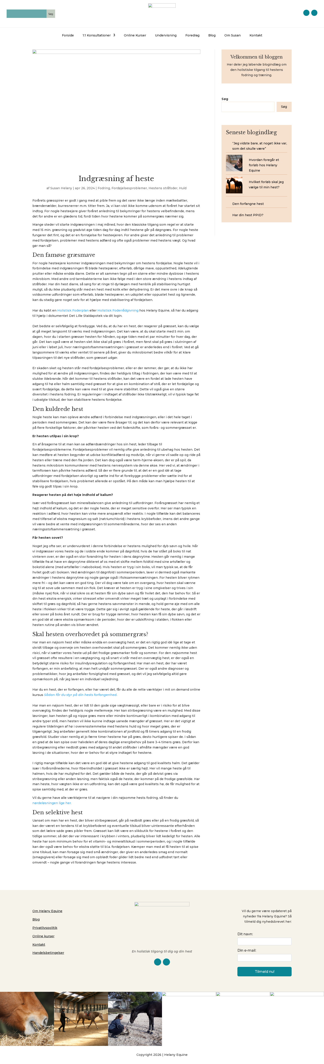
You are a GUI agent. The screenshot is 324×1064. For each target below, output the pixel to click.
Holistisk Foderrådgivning (117, 310)
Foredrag (192, 35)
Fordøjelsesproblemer (129, 188)
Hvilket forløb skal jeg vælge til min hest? (266, 184)
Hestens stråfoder (163, 188)
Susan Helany (61, 188)
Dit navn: (245, 934)
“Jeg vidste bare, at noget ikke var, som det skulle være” (259, 146)
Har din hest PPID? (247, 215)
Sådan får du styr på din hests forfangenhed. (80, 695)
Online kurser (43, 936)
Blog (212, 35)
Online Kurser (135, 35)
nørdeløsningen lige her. (52, 803)
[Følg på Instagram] (314, 13)
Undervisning (166, 35)
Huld (182, 188)
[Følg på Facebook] (306, 13)
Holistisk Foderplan (73, 310)
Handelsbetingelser (48, 953)
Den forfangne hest (248, 204)
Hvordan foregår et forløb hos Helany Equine (264, 165)
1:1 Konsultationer (97, 35)
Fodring (104, 188)
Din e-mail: (246, 950)
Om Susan (232, 35)
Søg (225, 99)
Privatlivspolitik (44, 928)
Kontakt (256, 35)
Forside (68, 35)
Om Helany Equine (47, 911)
